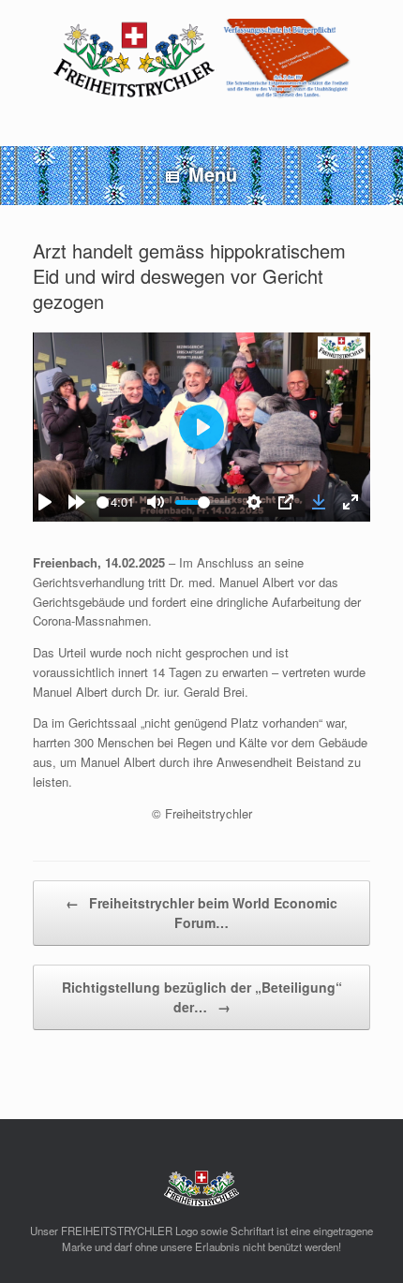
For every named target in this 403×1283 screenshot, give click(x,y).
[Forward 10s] (77, 502)
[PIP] (286, 502)
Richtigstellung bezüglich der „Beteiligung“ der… (202, 997)
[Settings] (254, 502)
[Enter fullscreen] (351, 502)
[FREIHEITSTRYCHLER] (201, 59)
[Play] (45, 502)
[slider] (203, 502)
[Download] (319, 502)
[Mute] (156, 502)
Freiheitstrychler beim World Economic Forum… (201, 912)
